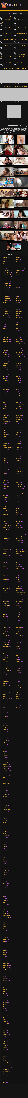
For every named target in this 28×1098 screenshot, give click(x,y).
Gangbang (18, 333)
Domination (5, 640)
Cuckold (4, 581)
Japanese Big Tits (19, 486)
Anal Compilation (6, 298)
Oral (16, 668)
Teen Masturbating (6, 969)
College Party (5, 555)
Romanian (5, 796)
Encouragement (6, 670)
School (4, 818)
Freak (17, 307)
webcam (20, 65)
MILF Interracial (19, 570)
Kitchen (17, 508)
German (17, 337)
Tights (4, 991)
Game (17, 330)
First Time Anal (19, 283)
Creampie (5, 579)
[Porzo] (21, 214)
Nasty (17, 633)
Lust (16, 562)
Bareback (4, 395)
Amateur (4, 268)
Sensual (4, 829)
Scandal (4, 816)
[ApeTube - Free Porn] (14, 5)
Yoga (4, 1080)
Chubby (4, 523)
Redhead (4, 781)
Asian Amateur (6, 330)
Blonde (4, 441)
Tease (4, 956)
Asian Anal (5, 333)
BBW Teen (5, 374)
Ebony (4, 655)
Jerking (17, 495)
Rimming (4, 792)
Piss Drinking (5, 725)
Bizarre (4, 430)
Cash (4, 503)
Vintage (4, 1032)
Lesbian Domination (20, 532)
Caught (4, 508)
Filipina (17, 276)
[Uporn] (7, 161)
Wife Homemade (6, 1067)
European (5, 679)
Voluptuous (5, 1041)
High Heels (18, 419)
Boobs (4, 452)
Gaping (17, 335)
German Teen (18, 354)
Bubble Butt (5, 469)
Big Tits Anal (5, 421)
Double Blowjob (6, 646)
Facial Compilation (6, 698)
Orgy (16, 674)
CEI (3, 488)
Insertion (17, 456)
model (23, 19)
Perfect (17, 705)
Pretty (4, 746)
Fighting (17, 274)
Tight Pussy (5, 989)
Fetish (17, 272)
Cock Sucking (5, 549)
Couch (4, 568)
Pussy (4, 757)
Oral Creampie (19, 670)
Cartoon (4, 501)
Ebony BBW (5, 661)
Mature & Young (19, 599)
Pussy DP (5, 759)
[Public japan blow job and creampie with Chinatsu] (7, 41)
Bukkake (4, 471)
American (4, 291)
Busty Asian (5, 477)
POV (16, 683)
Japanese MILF (19, 488)
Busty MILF (5, 480)
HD (16, 391)
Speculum (5, 891)
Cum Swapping (6, 605)
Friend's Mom (18, 317)
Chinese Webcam (21, 62)
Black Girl (4, 436)
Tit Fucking (5, 1000)
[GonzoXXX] (21, 236)
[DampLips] (21, 203)
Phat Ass (4, 712)
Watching (4, 1045)
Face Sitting (5, 694)
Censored (5, 510)
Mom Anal (18, 622)
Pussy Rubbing (6, 770)
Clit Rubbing (5, 538)
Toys (3, 1017)
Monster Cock (18, 627)
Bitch (4, 428)
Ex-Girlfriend (5, 681)
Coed (4, 551)
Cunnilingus (5, 609)
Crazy (4, 577)
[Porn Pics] (7, 225)
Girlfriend (17, 365)
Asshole (4, 365)
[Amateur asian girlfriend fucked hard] (7, 53)
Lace (17, 510)
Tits (3, 1006)
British (4, 464)
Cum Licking (5, 594)
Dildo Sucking (5, 627)
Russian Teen (5, 814)
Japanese (18, 482)
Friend (17, 315)
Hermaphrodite (19, 415)
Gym (16, 389)
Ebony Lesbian (6, 664)
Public (4, 751)
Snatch (4, 872)
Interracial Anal (19, 464)
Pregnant (4, 744)
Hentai (17, 413)
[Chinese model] (21, 53)
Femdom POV (18, 270)
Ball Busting (5, 384)
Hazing (17, 410)
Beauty (4, 402)
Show (4, 844)
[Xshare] (21, 193)
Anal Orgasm (5, 313)
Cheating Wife (5, 514)
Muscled (17, 631)
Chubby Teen (5, 529)
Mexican (17, 605)
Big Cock (4, 415)
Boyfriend (4, 460)
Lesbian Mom (18, 542)
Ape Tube (8, 13)
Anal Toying (5, 317)
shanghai (25, 65)
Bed (3, 404)
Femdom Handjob (19, 268)
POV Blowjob (18, 687)
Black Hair (5, 439)
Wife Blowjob (5, 1062)
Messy (17, 603)
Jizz (16, 497)
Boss (4, 458)
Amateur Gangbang (7, 274)
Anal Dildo (5, 304)
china (6, 19)
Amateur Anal (5, 270)
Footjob (17, 302)
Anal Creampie (6, 300)
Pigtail (4, 723)
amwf (11, 25)
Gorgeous (18, 378)
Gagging (17, 328)
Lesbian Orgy (18, 547)
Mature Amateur (19, 601)
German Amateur (19, 339)
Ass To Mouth (5, 361)
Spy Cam (4, 900)
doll (10, 60)
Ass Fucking (5, 354)
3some (4, 261)
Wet (3, 1051)
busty (9, 25)
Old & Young (18, 661)
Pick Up (4, 716)
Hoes (17, 421)
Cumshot (4, 607)
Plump (4, 733)
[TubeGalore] (21, 139)
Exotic (4, 683)
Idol (16, 449)
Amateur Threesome (7, 285)
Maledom (17, 579)
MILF (17, 564)
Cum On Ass (5, 596)
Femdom (17, 265)
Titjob (4, 1004)
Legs (17, 523)
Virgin (4, 1036)
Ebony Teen (5, 668)
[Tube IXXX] (7, 236)
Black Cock (5, 434)
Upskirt (4, 1028)
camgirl (8, 19)
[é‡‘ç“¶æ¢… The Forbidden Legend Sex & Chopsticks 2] (7, 35)
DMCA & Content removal (16, 1096)
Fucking (17, 320)
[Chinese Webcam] (21, 64)
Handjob (17, 402)
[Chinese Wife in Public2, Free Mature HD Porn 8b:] (21, 58)
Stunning (4, 933)
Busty (4, 473)
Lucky (17, 560)
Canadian (5, 497)
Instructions (18, 458)
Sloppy (4, 861)
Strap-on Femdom (6, 915)
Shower (4, 846)
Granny (17, 384)
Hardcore (17, 408)
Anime (4, 322)
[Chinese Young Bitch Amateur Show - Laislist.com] (14, 111)
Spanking (4, 889)
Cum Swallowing (6, 603)
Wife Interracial (6, 1069)
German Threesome (20, 356)
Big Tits (4, 419)
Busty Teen (5, 482)
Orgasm (17, 672)
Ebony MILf (5, 666)
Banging (4, 391)
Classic (4, 532)
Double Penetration (7, 648)
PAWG (17, 681)
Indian (17, 452)
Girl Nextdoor (18, 363)
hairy (6, 60)
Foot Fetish (18, 298)
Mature (17, 596)
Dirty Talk (4, 631)
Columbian (5, 558)
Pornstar (4, 738)
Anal (3, 294)
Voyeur (4, 1043)
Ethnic (4, 676)
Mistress (17, 614)
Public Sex (5, 753)
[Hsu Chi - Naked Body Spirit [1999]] (21, 29)
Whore (4, 1056)
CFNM (4, 490)
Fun (16, 322)
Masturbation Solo (19, 594)
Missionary (18, 612)
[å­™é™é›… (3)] (21, 18)
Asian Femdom (6, 339)
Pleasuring (5, 731)
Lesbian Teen (18, 549)
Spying (4, 902)
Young (4, 1082)
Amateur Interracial (6, 276)
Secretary (4, 822)
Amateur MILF (5, 281)
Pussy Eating (5, 762)
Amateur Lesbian (6, 278)
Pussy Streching (6, 772)
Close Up (4, 540)
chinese (20, 19)
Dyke (4, 653)
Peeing (17, 700)
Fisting (17, 287)
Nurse (17, 651)
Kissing (17, 506)
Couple (4, 573)
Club (4, 542)
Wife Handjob (5, 1064)
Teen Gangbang (6, 965)
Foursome (18, 304)
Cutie (4, 614)
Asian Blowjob (5, 337)
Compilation (5, 560)
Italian (17, 469)
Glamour (17, 367)
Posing (4, 742)
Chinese (4, 519)
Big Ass (4, 410)
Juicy (17, 501)
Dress (4, 651)
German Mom (18, 350)
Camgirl (4, 495)
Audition (4, 367)
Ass (3, 352)
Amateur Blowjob (6, 272)
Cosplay (4, 564)
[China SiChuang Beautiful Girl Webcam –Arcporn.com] (21, 76)
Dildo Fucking (5, 625)
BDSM (4, 376)
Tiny (3, 993)
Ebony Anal (5, 659)
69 (3, 263)
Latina (17, 519)
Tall (3, 948)
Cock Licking (5, 545)
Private (4, 749)
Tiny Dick (4, 995)
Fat (3, 707)
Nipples (17, 646)
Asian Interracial (6, 341)
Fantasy (4, 702)
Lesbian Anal (18, 527)
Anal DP (4, 302)
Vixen (4, 1039)
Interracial (18, 462)
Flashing (17, 291)
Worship (4, 1077)
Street (4, 920)
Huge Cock (18, 441)
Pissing (4, 727)
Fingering (17, 278)
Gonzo (17, 376)
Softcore (4, 876)
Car (3, 499)
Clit (3, 536)
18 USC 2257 (9, 1096)
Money (17, 625)
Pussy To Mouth (6, 775)
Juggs (17, 499)
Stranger (4, 911)
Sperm (4, 894)
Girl (16, 361)
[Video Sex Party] (21, 182)
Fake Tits (4, 700)
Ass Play (4, 358)
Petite (4, 710)
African (4, 265)
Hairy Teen (18, 400)
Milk (16, 609)
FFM (3, 689)
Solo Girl (4, 881)
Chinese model (21, 51)
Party (17, 696)
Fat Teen (17, 259)
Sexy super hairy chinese (7, 56)
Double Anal (5, 644)
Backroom (5, 382)
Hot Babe (17, 432)
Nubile (17, 648)
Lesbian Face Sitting (20, 534)
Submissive (5, 935)
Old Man (17, 664)
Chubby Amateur (6, 525)
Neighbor (17, 642)
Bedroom (4, 406)
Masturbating (18, 590)
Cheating (4, 512)
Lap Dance (18, 514)
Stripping (4, 924)
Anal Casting (5, 296)
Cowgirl (4, 575)
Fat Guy (17, 257)
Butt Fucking (5, 486)
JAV (16, 477)
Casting (4, 506)
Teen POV (5, 971)
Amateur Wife (5, 287)
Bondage (4, 449)
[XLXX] (7, 182)
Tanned (4, 950)
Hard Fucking (18, 406)
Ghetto (17, 358)
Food (17, 296)
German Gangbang (19, 343)
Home (17, 423)
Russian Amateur (6, 809)
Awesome (5, 369)
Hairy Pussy (18, 397)
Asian (4, 328)
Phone (4, 714)
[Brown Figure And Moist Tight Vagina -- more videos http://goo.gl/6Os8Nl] (21, 94)
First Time (17, 281)
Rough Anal (5, 803)
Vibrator (4, 1030)
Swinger (4, 943)
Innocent (17, 454)
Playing (4, 729)
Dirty (3, 629)
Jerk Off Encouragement (20, 493)
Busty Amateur (5, 475)
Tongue (4, 1010)
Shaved (4, 839)
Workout (4, 1075)
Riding (4, 790)
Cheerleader (5, 516)
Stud (3, 928)
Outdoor (17, 679)
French (17, 309)
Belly (4, 408)
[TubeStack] (7, 214)
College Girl (5, 553)
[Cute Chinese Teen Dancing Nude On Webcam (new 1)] (7, 29)
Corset (4, 562)
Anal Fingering (6, 307)
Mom (17, 620)
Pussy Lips (5, 768)
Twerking (4, 1021)
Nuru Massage (19, 653)
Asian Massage (6, 348)
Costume (4, 566)
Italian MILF (18, 475)
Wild (3, 1073)
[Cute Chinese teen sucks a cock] (7, 76)
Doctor (4, 633)
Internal (17, 460)
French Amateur (19, 311)
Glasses (17, 369)
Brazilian (4, 462)
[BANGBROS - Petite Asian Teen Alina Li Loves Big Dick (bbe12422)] (21, 41)
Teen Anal (5, 961)
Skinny (4, 852)
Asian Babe (5, 335)
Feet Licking (18, 263)
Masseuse (18, 588)
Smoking (4, 868)
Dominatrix (5, 642)
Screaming (5, 820)
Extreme (4, 687)
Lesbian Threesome (20, 551)
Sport (4, 898)
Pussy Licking (5, 766)
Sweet (4, 941)
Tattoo (4, 952)
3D (3, 259)
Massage (17, 586)
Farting (4, 705)
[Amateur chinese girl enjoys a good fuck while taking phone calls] (7, 94)
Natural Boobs (18, 635)
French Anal (18, 313)
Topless (4, 1015)
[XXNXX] (7, 203)
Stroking (4, 926)
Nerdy (17, 644)
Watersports (5, 1047)
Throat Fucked (5, 982)
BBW (4, 371)
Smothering (5, 870)
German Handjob (19, 346)
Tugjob (4, 1019)
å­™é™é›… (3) (21, 16)
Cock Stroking (5, 547)
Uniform (4, 1026)
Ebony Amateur (6, 657)
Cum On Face (5, 599)
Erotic (4, 672)
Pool (3, 736)
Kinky (17, 503)
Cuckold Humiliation (7, 583)
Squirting (4, 904)
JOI (16, 480)
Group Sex (18, 387)
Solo (3, 878)
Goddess (17, 374)
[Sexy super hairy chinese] (7, 58)
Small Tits (5, 865)
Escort (4, 674)
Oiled (17, 659)
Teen (4, 958)
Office (17, 657)
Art (3, 326)
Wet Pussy (5, 1054)
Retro (4, 785)
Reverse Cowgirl (6, 788)
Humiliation (18, 443)
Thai (3, 974)
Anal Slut (4, 315)
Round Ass (5, 805)
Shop (4, 842)
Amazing (4, 289)
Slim (3, 859)
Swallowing (5, 939)
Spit (3, 896)
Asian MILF (5, 346)
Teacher (4, 954)
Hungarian (18, 445)
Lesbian (17, 525)
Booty (4, 456)
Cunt (4, 612)
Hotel (17, 434)
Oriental (17, 676)
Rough (4, 801)
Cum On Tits (5, 601)
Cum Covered (5, 588)
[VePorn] (7, 193)
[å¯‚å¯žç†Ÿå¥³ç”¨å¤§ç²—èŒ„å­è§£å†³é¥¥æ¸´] (7, 18)
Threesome (5, 980)
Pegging (17, 702)
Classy (4, 534)
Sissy (4, 850)
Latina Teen (18, 521)
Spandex (4, 885)
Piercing (4, 721)
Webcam (4, 1049)
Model (17, 618)
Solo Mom (5, 883)
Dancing (4, 618)
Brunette (4, 467)
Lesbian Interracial (19, 538)
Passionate (18, 698)
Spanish (4, 887)
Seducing (4, 824)
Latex (17, 516)
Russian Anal (5, 811)
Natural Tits (18, 638)
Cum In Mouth (5, 592)
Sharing (4, 837)
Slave (4, 857)
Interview (17, 467)
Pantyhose (18, 692)
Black (4, 432)
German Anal (18, 341)
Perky (17, 707)
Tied (3, 984)
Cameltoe (5, 493)
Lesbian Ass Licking (20, 529)
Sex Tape (4, 831)
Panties (17, 689)
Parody (17, 694)
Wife (3, 1058)
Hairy (17, 393)
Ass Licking (5, 356)
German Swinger (19, 352)
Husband (17, 447)
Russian (4, 807)
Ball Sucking (5, 389)
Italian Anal (18, 473)
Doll (3, 638)
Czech (4, 616)
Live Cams (18, 555)
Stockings (5, 907)
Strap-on (4, 913)
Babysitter (5, 380)
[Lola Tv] (7, 139)
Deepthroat (5, 620)
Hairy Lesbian (18, 395)
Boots (4, 454)
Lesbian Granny (19, 536)
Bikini (4, 423)
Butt (3, 484)
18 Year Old (5, 257)
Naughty (17, 640)
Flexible (17, 294)
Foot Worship (18, 300)
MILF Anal (18, 566)
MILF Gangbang (19, 568)
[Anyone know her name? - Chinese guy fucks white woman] (7, 23)
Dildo (4, 622)
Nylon (17, 655)
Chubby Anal (5, 527)
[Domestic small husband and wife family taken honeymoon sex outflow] (21, 23)
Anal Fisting (5, 309)
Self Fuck (4, 827)
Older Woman (18, 666)
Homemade (18, 426)
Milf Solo (17, 607)
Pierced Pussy (5, 718)
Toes (4, 1008)
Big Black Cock (6, 413)
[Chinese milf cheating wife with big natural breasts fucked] (21, 35)
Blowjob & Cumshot (7, 447)
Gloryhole (17, 371)
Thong (4, 978)
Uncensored (5, 1023)
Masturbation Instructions (21, 592)
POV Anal (17, 685)
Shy (3, 848)
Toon (4, 1013)
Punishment (5, 755)
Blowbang (5, 443)
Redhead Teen (6, 783)
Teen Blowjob (5, 963)
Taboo (4, 945)
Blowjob (4, 445)
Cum (4, 586)
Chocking (4, 521)
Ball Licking (5, 387)
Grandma (17, 380)
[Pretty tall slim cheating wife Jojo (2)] (21, 47)
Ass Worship (5, 363)
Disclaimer (4, 1096)
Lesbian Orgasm (19, 545)
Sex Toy (4, 833)
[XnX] (21, 171)
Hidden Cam (18, 417)
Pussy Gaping (5, 764)
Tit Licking (5, 1002)
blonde (6, 25)
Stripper (4, 922)
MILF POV (18, 573)
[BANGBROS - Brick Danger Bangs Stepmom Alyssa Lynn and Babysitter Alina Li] (7, 47)
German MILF (18, 348)
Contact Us (23, 1096)
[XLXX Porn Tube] (7, 150)
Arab (4, 324)
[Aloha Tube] (21, 150)
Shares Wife (5, 835)
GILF (16, 326)
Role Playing (5, 794)
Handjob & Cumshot (20, 404)
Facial (4, 696)
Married (17, 581)
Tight (4, 987)
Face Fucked (5, 692)
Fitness (17, 289)
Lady (17, 512)
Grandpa (17, 382)
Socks (4, 874)
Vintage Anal (5, 1034)
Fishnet (17, 285)
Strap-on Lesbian (6, 917)
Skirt (3, 855)
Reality (4, 779)
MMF (17, 575)
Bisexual (4, 426)
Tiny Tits (4, 997)
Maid (17, 577)
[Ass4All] (21, 161)
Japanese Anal (19, 484)
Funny (17, 324)
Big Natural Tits (6, 417)
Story (4, 909)
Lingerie (17, 553)
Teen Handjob (5, 967)
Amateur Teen (5, 283)
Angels (4, 320)
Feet (16, 261)
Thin (3, 976)
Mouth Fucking (19, 629)
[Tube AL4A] (14, 246)
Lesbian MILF (18, 540)
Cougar (4, 570)
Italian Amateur (19, 471)
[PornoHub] (21, 225)
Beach (4, 400)
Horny (17, 430)
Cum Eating (5, 590)
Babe (4, 378)
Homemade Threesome (20, 428)
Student (4, 930)
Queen (4, 777)
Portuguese (5, 740)
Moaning (17, 616)
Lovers (17, 558)
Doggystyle (5, 635)
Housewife (18, 439)
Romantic (4, 798)
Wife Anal (4, 1060)
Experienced (5, 685)
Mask (17, 583)
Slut (3, 863)
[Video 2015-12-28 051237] (7, 64)
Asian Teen (5, 350)
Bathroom (5, 397)
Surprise (4, 937)
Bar (3, 393)
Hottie (17, 436)
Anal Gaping (5, 311)
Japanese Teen (19, 490)
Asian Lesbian (5, 343)
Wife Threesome (6, 1071)
